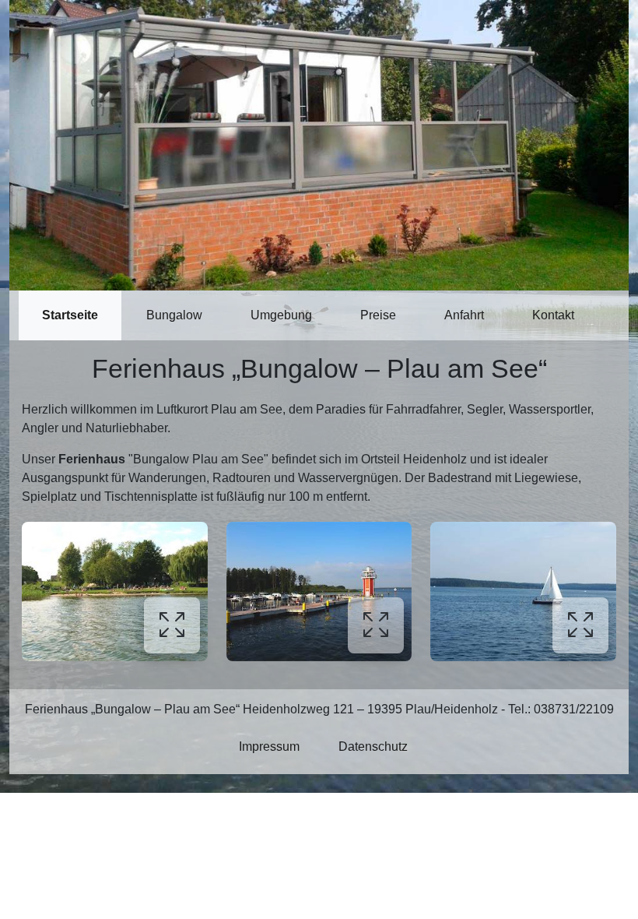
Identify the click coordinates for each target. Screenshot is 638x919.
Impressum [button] (269, 746)
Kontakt (553, 315)
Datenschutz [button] (373, 746)
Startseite (70, 315)
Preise (378, 315)
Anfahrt (464, 315)
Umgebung (281, 315)
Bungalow (174, 315)
